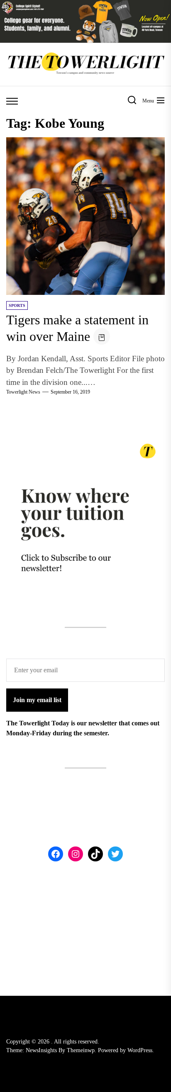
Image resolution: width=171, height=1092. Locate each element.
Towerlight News (23, 392)
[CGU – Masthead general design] (85, 4)
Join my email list (37, 699)
